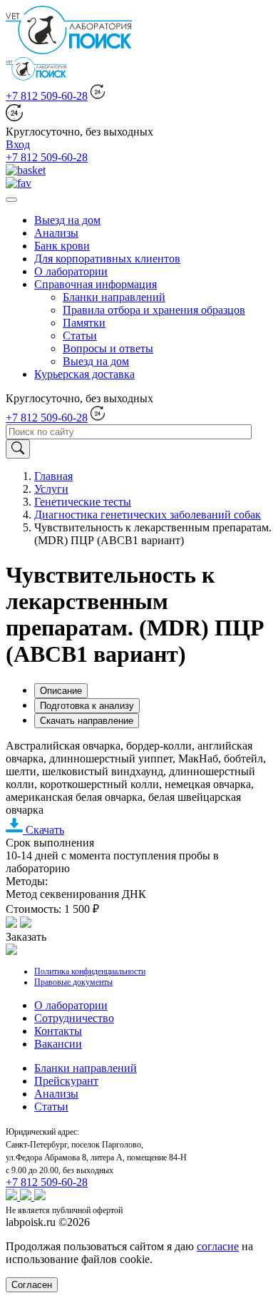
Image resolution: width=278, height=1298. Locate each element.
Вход (18, 144)
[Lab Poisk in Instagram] (27, 1196)
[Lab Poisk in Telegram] (40, 1196)
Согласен (31, 1284)
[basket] (26, 170)
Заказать (26, 937)
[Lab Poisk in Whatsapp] (13, 1196)
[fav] (18, 183)
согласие (218, 1246)
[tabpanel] (139, 827)
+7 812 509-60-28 (47, 96)
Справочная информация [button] (95, 284)
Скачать (43, 830)
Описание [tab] (61, 690)
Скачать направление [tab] (86, 720)
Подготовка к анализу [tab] (87, 705)
